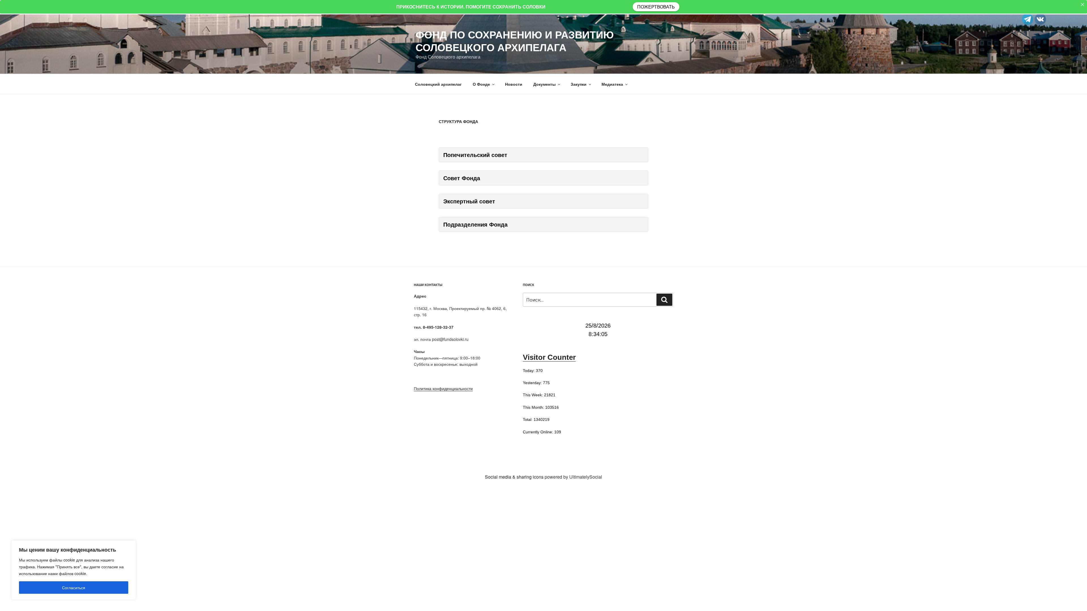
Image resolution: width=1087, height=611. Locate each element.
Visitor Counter (549, 357)
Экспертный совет (469, 201)
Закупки (579, 84)
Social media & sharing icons (515, 477)
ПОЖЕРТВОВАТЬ (656, 6)
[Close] (1082, 4)
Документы (544, 84)
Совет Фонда (461, 178)
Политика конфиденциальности (443, 388)
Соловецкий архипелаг (438, 84)
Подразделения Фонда (475, 224)
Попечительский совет (475, 154)
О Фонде (481, 84)
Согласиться (73, 587)
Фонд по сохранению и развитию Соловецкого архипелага (515, 40)
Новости (513, 84)
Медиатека (612, 84)
